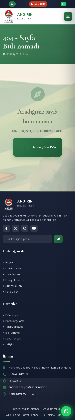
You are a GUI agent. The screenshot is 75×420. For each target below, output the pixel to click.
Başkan (9, 262)
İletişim (9, 344)
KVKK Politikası (12, 414)
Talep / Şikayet (14, 326)
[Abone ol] (58, 239)
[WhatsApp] (66, 411)
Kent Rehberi (13, 338)
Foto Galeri (12, 291)
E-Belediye (11, 315)
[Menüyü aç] (68, 16)
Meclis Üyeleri (13, 268)
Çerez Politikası (31, 414)
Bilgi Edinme (12, 332)
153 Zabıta (39, 3)
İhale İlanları (12, 274)
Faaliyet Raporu (15, 280)
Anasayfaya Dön (44, 147)
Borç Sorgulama (15, 321)
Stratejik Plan (13, 286)
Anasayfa (12, 54)
